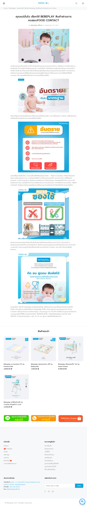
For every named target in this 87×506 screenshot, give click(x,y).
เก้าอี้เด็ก (47, 452)
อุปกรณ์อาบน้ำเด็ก (50, 466)
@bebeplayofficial (13, 489)
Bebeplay (12, 8)
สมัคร (79, 486)
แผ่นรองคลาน (49, 449)
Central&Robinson (10, 463)
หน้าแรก (6, 446)
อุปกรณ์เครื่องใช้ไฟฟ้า (52, 463)
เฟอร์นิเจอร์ (48, 458)
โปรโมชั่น (8, 449)
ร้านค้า (6, 452)
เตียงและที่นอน (49, 455)
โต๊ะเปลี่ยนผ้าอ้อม (50, 469)
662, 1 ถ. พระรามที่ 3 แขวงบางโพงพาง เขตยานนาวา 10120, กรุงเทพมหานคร (22, 483)
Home (6, 8)
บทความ (6, 458)
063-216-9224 (15, 487)
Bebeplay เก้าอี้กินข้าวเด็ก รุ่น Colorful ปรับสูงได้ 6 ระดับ (13, 403)
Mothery (8, 461)
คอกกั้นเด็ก (48, 446)
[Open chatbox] (82, 502)
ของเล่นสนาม (49, 461)
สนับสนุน (6, 455)
